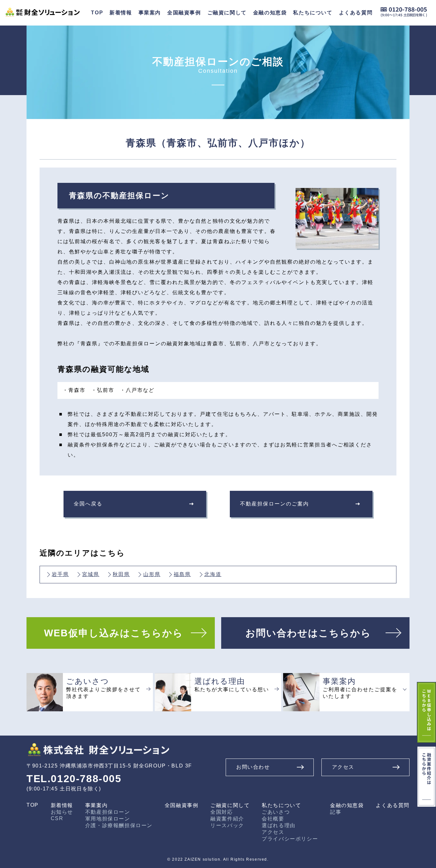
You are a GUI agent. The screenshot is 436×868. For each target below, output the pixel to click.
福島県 (182, 574)
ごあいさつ (276, 812)
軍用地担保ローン (107, 818)
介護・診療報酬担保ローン (119, 825)
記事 (335, 812)
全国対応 (221, 812)
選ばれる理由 (279, 825)
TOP (32, 805)
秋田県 (121, 574)
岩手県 (60, 574)
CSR (57, 818)
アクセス (273, 832)
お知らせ (62, 812)
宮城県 (90, 574)
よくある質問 (393, 805)
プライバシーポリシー (290, 839)
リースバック (227, 825)
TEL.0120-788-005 (74, 778)
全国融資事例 (184, 12)
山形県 (152, 574)
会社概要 (273, 818)
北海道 (213, 574)
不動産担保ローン (107, 812)
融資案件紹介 (227, 818)
